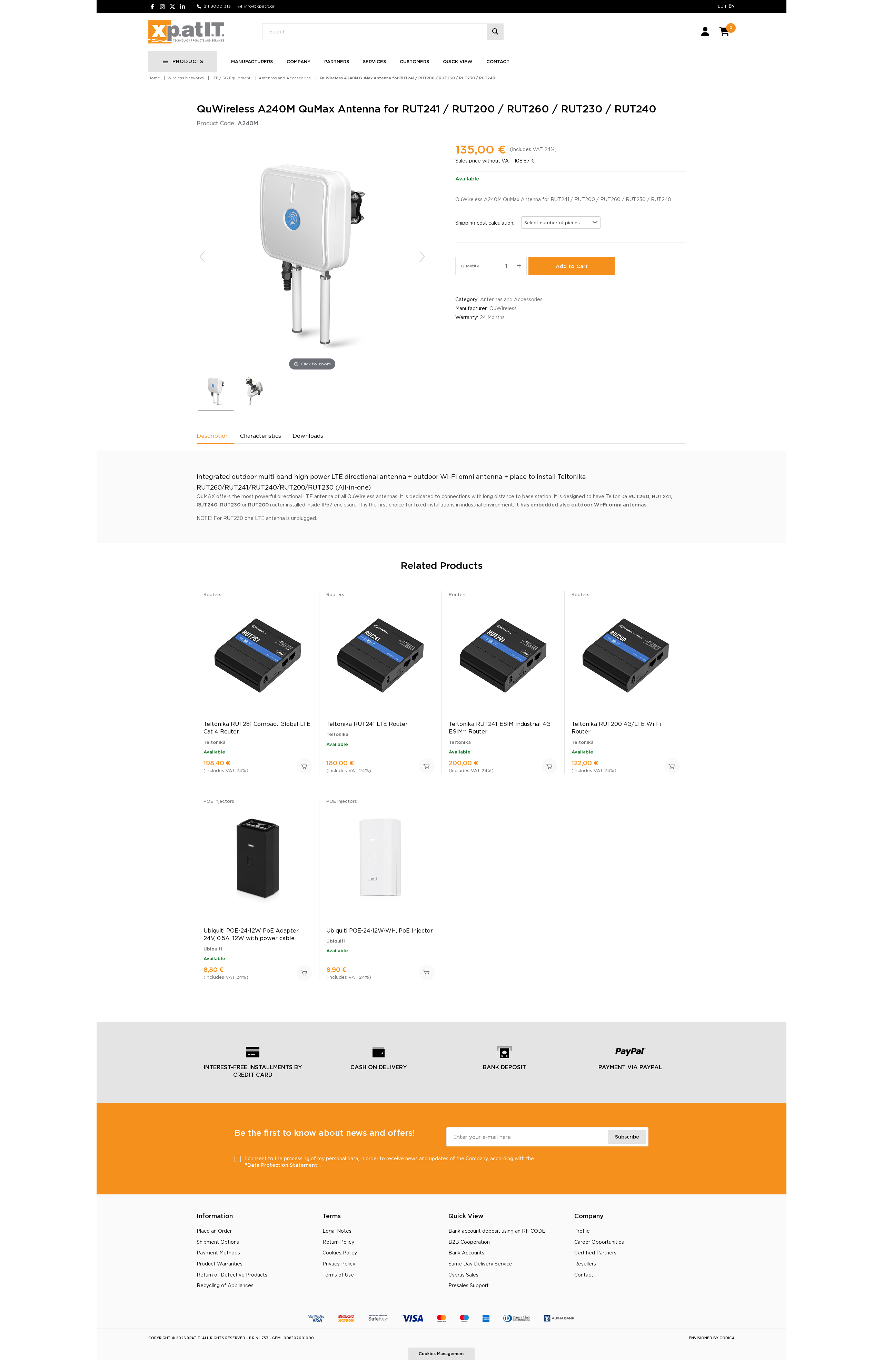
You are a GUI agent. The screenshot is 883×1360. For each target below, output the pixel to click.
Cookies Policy (340, 1252)
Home (154, 78)
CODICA (727, 1338)
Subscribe (627, 1136)
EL (720, 6)
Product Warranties (219, 1263)
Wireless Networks (185, 78)
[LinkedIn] (182, 6)
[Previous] (202, 256)
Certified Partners (595, 1252)
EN (731, 6)
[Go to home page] (186, 32)
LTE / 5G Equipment (230, 78)
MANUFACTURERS (252, 61)
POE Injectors (219, 801)
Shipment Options (218, 1241)
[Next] (422, 256)
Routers (212, 594)
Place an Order (214, 1230)
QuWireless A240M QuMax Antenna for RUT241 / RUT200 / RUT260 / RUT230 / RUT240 (407, 78)
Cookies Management (441, 1353)
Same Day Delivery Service (480, 1263)
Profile (582, 1230)
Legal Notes (337, 1230)
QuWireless (503, 308)
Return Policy (338, 1241)
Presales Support (468, 1285)
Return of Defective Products (232, 1274)
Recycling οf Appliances (225, 1285)
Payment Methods (218, 1252)
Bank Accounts (466, 1252)
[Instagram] (162, 6)
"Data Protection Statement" (282, 1164)
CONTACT (497, 61)
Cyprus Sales (463, 1274)
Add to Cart (572, 266)
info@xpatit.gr (259, 6)
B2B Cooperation (469, 1241)
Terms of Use (338, 1274)
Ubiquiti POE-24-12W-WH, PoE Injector (379, 930)
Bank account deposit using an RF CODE (496, 1230)
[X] (172, 6)
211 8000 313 (217, 6)
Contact (583, 1274)
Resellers (585, 1263)
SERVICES (374, 61)
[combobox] (561, 222)
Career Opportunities (599, 1241)
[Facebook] (152, 6)
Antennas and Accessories (285, 78)
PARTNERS (336, 61)
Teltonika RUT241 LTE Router (367, 724)
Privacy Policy (339, 1263)
